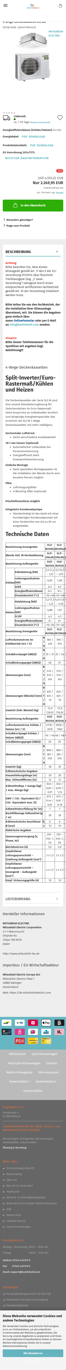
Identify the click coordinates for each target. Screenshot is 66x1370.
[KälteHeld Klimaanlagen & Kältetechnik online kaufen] (33, 6)
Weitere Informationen (33, 1362)
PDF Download (33, 136)
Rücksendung (14, 1174)
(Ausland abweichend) (40, 122)
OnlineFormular (24, 320)
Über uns (11, 1179)
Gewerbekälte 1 (19, 1081)
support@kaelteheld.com (25, 1272)
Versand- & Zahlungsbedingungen (26, 1197)
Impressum (12, 1191)
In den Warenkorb (33, 205)
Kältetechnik (17, 1054)
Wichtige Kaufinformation (27, 158)
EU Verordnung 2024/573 (20, 1168)
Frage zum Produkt (18, 225)
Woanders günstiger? (19, 219)
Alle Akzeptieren (33, 1353)
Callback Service (16, 1221)
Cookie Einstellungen (18, 1226)
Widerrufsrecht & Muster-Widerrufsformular (31, 1203)
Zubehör (51, 1063)
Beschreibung (18, 252)
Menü (5, 5)
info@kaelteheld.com (24, 324)
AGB (8, 1209)
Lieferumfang (18, 899)
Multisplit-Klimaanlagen (24, 1063)
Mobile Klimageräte (19, 1072)
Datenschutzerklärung (15, 1346)
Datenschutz (13, 1215)
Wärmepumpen (48, 1072)
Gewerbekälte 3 (46, 1081)
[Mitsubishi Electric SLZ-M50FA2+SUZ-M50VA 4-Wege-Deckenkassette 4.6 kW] (33, 56)
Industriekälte (32, 1091)
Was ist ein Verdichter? (19, 1185)
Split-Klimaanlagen (44, 1054)
